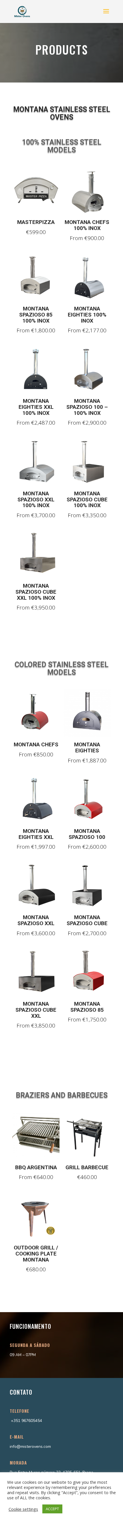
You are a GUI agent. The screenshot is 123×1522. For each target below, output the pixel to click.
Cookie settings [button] (23, 1509)
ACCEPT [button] (52, 1508)
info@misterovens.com (30, 1446)
